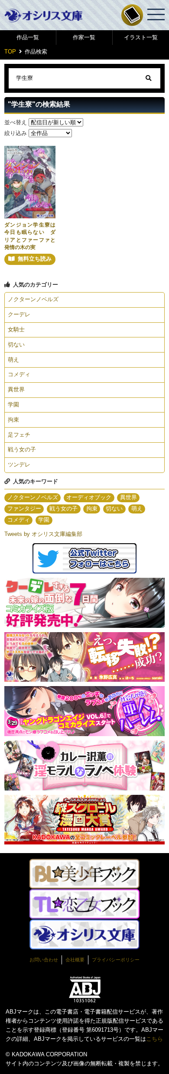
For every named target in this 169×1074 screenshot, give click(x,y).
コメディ (19, 374)
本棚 (132, 15)
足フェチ (19, 434)
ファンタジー (24, 508)
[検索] (148, 78)
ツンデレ (19, 464)
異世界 (16, 389)
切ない (16, 344)
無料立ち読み (35, 258)
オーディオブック (88, 497)
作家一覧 (84, 37)
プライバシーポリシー (116, 959)
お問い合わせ (43, 959)
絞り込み (15, 133)
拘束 (13, 419)
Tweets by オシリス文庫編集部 (43, 534)
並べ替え (15, 122)
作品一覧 (27, 37)
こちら (154, 1039)
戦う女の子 (22, 449)
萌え (13, 359)
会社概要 (74, 959)
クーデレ (19, 314)
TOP (10, 51)
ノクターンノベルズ (33, 299)
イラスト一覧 (141, 37)
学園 (13, 404)
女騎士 (16, 329)
